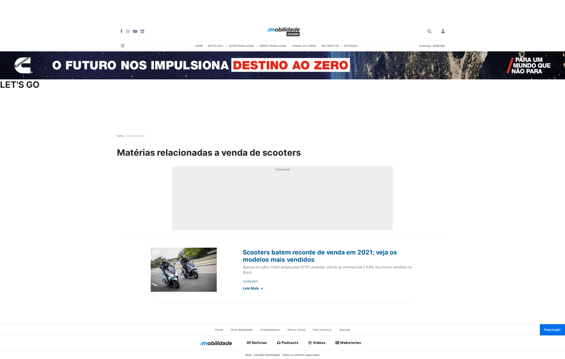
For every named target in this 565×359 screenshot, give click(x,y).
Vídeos (319, 342)
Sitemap (344, 329)
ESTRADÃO (351, 45)
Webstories (350, 342)
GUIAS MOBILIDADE (241, 45)
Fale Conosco (322, 329)
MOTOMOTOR (330, 45)
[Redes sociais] (121, 31)
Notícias (259, 342)
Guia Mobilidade (242, 329)
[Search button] (429, 31)
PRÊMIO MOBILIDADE (273, 45)
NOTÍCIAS (215, 45)
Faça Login (552, 329)
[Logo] (284, 31)
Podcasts (289, 342)
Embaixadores (270, 329)
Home (120, 135)
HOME (199, 45)
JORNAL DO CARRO (304, 45)
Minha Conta (296, 329)
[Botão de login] (443, 31)
